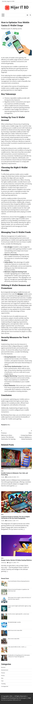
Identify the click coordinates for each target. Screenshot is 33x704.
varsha (20, 29)
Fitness (3, 675)
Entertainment (4, 670)
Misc (8, 425)
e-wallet (21, 217)
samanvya (3, 562)
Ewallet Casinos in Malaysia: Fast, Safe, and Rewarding (14, 473)
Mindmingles (22, 698)
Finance (3, 672)
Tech (2, 681)
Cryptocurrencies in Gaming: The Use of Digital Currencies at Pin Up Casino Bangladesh (15, 517)
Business (3, 667)
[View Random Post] (27, 15)
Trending (3, 683)
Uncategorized (4, 686)
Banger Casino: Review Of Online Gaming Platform (16, 560)
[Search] (30, 15)
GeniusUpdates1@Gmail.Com (12, 700)
